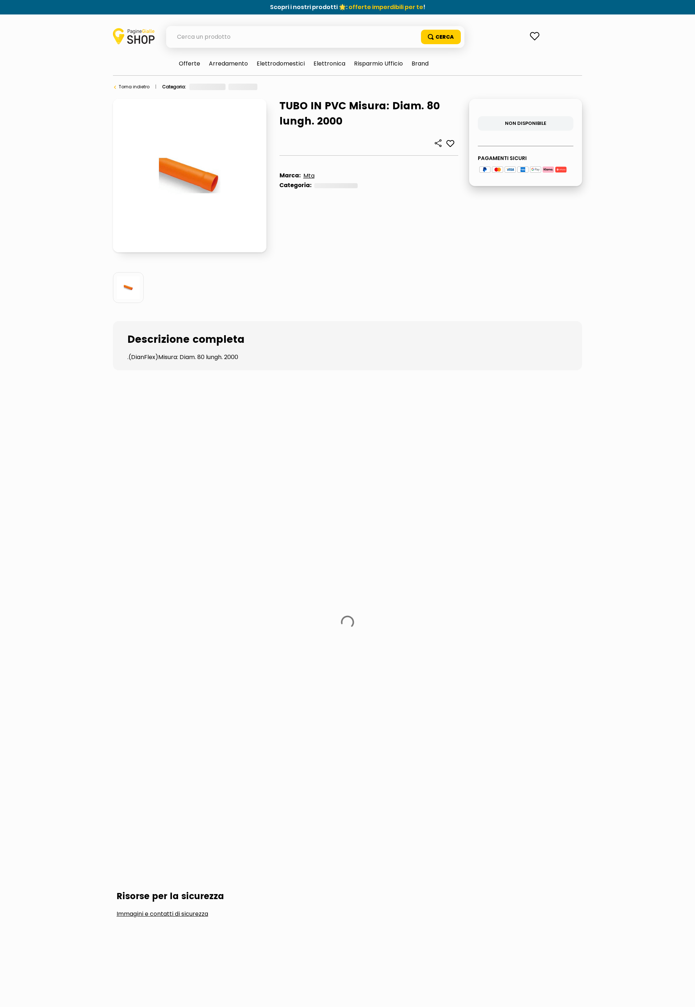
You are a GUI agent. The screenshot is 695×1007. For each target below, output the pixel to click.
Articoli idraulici (370, 87)
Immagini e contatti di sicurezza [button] (162, 430)
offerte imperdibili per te (386, 7)
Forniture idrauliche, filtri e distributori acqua (295, 87)
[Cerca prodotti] (441, 37)
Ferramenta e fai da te (213, 87)
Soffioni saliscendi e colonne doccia (390, 485)
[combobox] (315, 37)
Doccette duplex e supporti (262, 485)
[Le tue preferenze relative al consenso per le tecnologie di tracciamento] (682, 994)
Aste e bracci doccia (159, 485)
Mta (309, 176)
